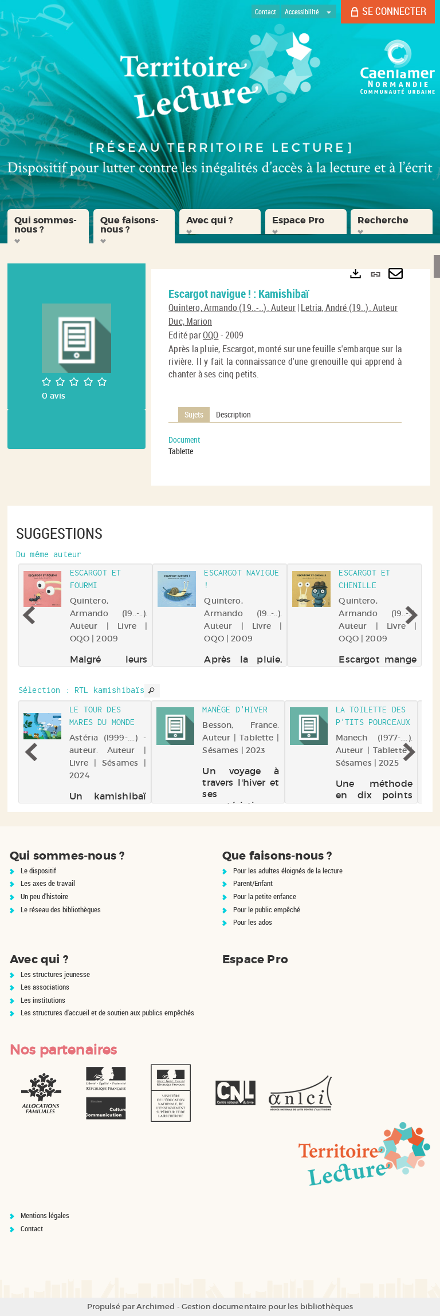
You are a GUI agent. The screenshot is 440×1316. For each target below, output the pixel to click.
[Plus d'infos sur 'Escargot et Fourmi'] (42, 589)
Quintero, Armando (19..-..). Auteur (232, 307)
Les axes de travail (48, 883)
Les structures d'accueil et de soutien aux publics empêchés (107, 1012)
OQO (210, 335)
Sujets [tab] (193, 414)
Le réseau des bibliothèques (61, 909)
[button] (48, 226)
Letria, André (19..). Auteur (349, 307)
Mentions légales (45, 1215)
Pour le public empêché (266, 909)
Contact (32, 1228)
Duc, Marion (190, 321)
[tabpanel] (285, 445)
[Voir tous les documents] (151, 691)
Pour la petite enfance (264, 896)
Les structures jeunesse (55, 974)
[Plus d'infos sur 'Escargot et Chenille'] (311, 589)
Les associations (45, 987)
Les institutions (43, 1000)
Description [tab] (233, 414)
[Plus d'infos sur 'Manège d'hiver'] (175, 726)
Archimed (155, 1306)
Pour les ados (252, 922)
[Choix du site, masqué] (328, 11)
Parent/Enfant (253, 883)
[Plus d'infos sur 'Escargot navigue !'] (177, 589)
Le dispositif (38, 870)
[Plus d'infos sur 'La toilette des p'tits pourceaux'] (309, 726)
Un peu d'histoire (44, 896)
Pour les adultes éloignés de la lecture (288, 870)
